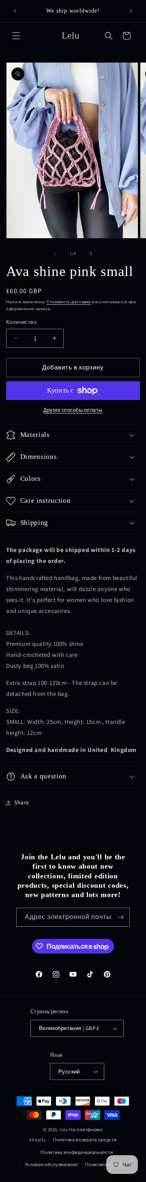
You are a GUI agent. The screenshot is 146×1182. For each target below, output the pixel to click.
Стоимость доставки (69, 301)
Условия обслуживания (51, 1164)
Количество (21, 322)
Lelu (64, 1129)
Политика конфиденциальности (77, 1152)
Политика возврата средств (85, 1140)
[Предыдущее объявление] (15, 11)
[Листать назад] (55, 254)
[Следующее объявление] (131, 11)
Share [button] (21, 802)
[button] (16, 36)
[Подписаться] (120, 917)
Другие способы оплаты (73, 410)
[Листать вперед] (91, 254)
